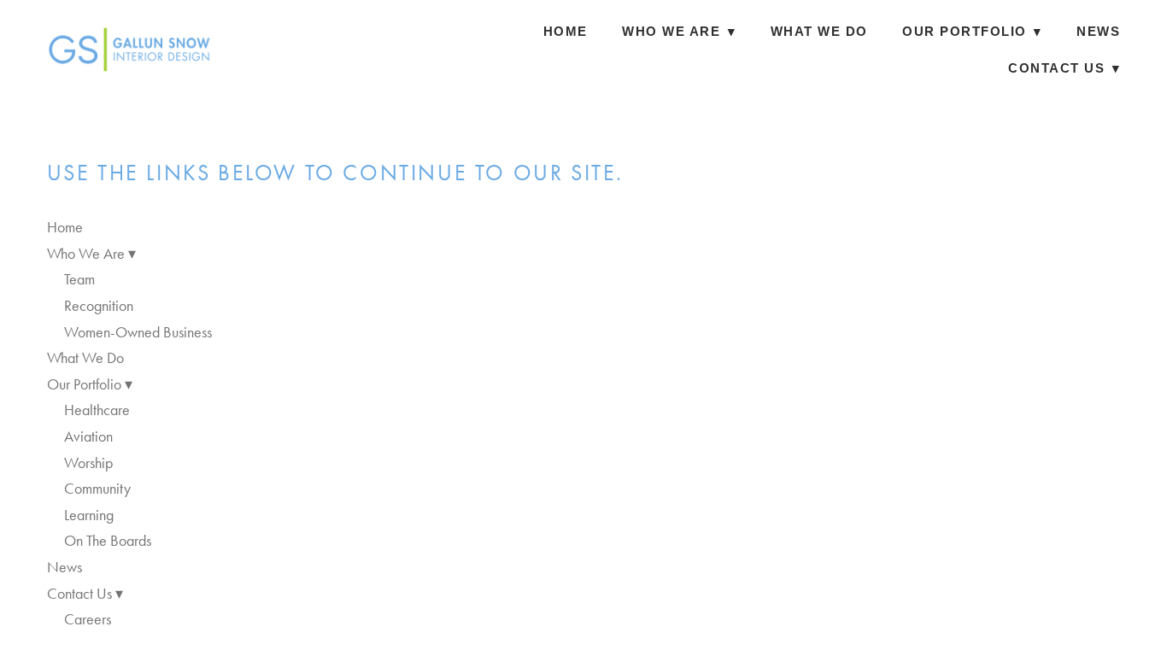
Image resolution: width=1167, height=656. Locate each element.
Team (79, 279)
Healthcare (97, 410)
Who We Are (679, 31)
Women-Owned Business (138, 332)
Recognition (98, 305)
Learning (89, 515)
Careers (87, 619)
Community (97, 488)
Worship (88, 463)
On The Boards (107, 540)
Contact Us (1064, 68)
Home (565, 31)
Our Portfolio (972, 31)
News (1098, 31)
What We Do (819, 31)
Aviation (88, 436)
